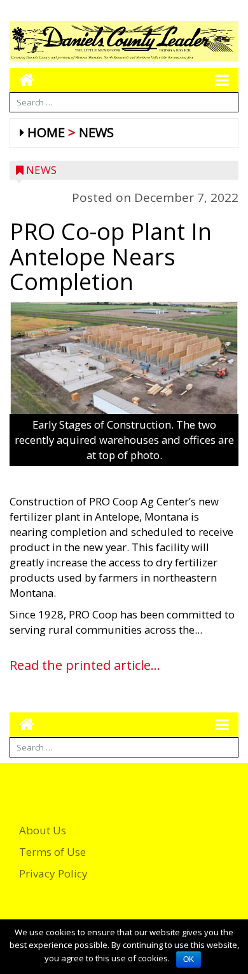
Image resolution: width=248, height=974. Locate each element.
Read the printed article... (85, 665)
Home (46, 132)
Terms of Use (52, 851)
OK (188, 959)
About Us (42, 830)
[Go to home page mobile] (22, 79)
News (96, 132)
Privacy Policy (53, 873)
